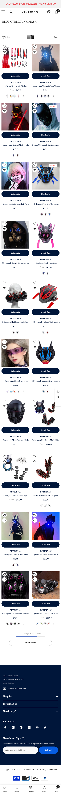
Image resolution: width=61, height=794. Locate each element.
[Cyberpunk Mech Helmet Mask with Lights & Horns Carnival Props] (46, 526)
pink (41, 96)
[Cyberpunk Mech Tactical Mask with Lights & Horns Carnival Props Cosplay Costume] (15, 412)
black (18, 391)
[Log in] (49, 12)
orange (11, 96)
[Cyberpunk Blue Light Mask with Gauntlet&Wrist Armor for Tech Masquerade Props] (46, 412)
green (49, 505)
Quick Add (15, 76)
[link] (16, 789)
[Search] (11, 12)
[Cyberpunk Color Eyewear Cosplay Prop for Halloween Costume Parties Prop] (15, 353)
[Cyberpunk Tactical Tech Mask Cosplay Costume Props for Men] (46, 585)
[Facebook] (5, 727)
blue (14, 96)
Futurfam (45, 377)
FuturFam (15, 82)
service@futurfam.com (17, 688)
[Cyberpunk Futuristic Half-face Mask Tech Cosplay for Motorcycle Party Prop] (15, 176)
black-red (7, 623)
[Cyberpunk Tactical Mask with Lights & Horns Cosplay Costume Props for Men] (15, 116)
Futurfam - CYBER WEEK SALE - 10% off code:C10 (31, 4)
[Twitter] (45, 727)
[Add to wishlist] (4, 46)
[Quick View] (4, 52)
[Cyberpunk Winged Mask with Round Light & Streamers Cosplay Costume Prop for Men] (46, 57)
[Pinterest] (21, 727)
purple (37, 96)
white (7, 96)
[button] (29, 37)
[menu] (3, 12)
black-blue (37, 623)
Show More (30, 642)
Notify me (45, 135)
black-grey (18, 623)
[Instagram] (13, 727)
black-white (45, 623)
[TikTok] (29, 727)
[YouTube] (37, 727)
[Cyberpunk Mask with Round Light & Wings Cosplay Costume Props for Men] (15, 526)
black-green (14, 623)
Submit (48, 750)
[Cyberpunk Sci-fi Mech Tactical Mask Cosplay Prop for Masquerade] (15, 585)
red (18, 96)
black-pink (11, 623)
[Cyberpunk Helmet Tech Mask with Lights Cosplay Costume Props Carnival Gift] (46, 294)
